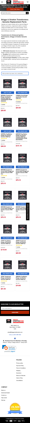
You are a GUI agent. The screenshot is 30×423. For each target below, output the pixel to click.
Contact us (3, 395)
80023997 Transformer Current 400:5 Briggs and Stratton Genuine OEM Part (22, 209)
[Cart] (28, 2)
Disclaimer (18, 373)
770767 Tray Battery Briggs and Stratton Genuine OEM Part (6, 242)
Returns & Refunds (20, 375)
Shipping (18, 370)
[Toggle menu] (2, 2)
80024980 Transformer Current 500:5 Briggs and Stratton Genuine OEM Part (7, 172)
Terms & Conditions (21, 368)
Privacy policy (19, 363)
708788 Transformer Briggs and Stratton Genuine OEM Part (21, 242)
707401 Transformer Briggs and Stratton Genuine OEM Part (6, 278)
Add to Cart (7, 92)
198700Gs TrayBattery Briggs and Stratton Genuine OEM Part (6, 135)
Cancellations (19, 380)
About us (3, 390)
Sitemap (3, 400)
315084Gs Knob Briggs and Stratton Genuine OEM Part (22, 97)
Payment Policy (20, 365)
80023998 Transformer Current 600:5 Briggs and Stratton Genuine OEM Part (7, 209)
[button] (9, 348)
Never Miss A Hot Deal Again (27, 211)
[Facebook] (15, 338)
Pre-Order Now (22, 92)
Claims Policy (19, 378)
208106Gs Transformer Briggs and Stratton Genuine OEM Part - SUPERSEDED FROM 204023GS (6, 98)
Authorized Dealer (5, 392)
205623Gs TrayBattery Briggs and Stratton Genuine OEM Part (21, 278)
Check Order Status (15, 9)
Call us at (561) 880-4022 (21, 7)
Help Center (4, 397)
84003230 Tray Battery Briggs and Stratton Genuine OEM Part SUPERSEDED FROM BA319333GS (21, 136)
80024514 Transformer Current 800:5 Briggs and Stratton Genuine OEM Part (22, 172)
